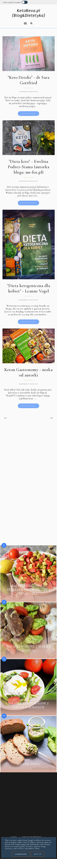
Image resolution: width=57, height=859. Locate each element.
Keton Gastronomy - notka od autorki (28, 372)
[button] (13, 21)
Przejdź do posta (28, 598)
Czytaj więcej (28, 113)
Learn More (21, 854)
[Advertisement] (28, 459)
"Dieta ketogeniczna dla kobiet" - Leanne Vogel (28, 288)
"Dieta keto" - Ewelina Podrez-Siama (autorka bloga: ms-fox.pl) (28, 167)
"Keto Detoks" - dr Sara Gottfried (29, 80)
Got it (37, 854)
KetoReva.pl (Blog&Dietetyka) (28, 13)
